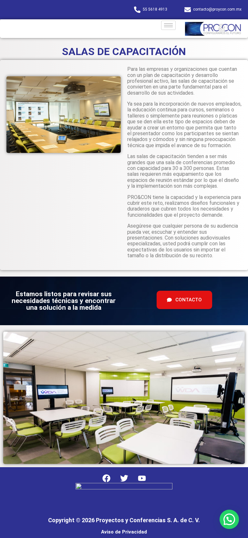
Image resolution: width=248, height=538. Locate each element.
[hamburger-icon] (168, 25)
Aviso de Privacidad (124, 532)
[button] (229, 519)
